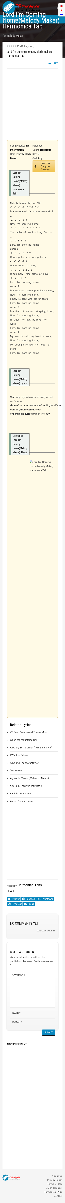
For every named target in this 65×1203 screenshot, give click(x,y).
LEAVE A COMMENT (46, 931)
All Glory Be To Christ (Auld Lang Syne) (31, 747)
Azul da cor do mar (20, 793)
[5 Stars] (16, 46)
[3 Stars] (12, 46)
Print (55, 63)
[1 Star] (8, 46)
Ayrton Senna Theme (21, 801)
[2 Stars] (10, 46)
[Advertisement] (32, 104)
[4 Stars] (14, 46)
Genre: (36, 149)
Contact (58, 1196)
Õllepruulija (16, 770)
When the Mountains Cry (23, 739)
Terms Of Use (55, 1184)
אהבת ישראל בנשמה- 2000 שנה (26, 785)
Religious (45, 149)
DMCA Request (54, 1188)
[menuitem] (61, 14)
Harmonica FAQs (53, 1192)
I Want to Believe (19, 755)
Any (40, 158)
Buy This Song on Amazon (45, 166)
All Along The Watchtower (24, 762)
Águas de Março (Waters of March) (29, 778)
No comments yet (24, 923)
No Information (14, 6)
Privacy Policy (54, 1180)
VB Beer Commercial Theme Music (29, 732)
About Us (57, 1176)
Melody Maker (15, 35)
